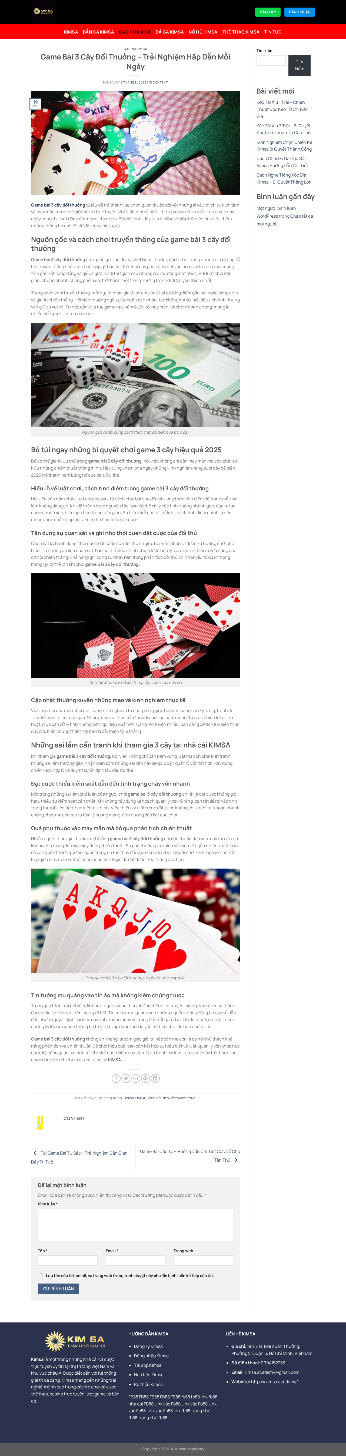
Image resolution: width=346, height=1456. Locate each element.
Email (112, 1250)
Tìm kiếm (265, 50)
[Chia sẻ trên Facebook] (116, 1078)
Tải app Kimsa (147, 1365)
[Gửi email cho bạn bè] (135, 1078)
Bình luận (48, 1203)
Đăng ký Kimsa (149, 1346)
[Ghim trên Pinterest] (145, 1078)
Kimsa (71, 32)
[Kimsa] (60, 12)
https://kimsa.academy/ (274, 1382)
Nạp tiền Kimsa (149, 1375)
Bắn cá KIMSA (98, 32)
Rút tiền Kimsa (148, 1384)
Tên (43, 1250)
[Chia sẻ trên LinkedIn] (155, 1078)
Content (160, 82)
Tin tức (273, 32)
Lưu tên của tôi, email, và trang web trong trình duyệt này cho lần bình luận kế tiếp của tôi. (130, 1275)
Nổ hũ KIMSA (203, 32)
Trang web (183, 1250)
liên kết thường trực (179, 1097)
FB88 (133, 1397)
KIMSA (114, 1060)
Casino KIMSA (135, 32)
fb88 (185, 1397)
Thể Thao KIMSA (241, 32)
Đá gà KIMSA (170, 32)
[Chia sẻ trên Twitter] (125, 1078)
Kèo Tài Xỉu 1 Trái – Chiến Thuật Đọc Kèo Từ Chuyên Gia (282, 109)
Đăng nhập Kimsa (151, 1356)
